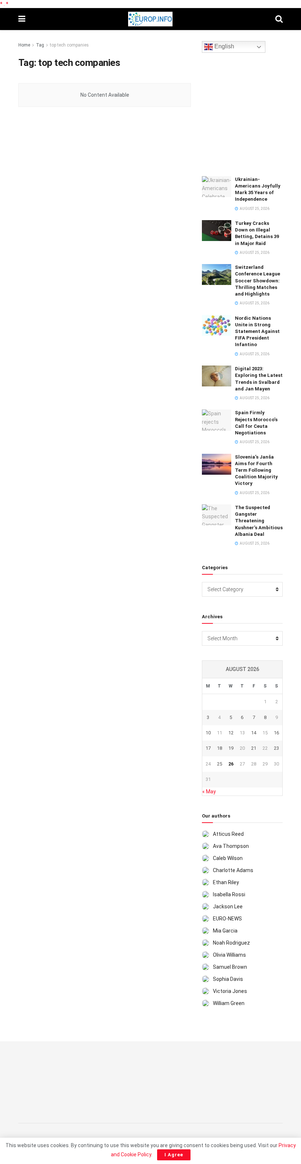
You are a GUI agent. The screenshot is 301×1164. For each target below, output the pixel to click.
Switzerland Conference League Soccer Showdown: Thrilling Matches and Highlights (257, 280)
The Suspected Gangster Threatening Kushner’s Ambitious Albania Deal (259, 521)
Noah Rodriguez (231, 943)
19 (230, 748)
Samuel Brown (230, 967)
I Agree (173, 1154)
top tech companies (69, 45)
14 (253, 732)
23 (276, 748)
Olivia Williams (229, 955)
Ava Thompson (231, 846)
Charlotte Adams (233, 870)
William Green (228, 1003)
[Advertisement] (251, 113)
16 (276, 732)
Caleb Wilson (228, 858)
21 (253, 748)
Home (24, 45)
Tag (40, 45)
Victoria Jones (230, 991)
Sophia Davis (228, 979)
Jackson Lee (228, 906)
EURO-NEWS (227, 919)
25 (219, 764)
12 (230, 732)
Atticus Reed (228, 834)
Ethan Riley (226, 882)
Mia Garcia (225, 931)
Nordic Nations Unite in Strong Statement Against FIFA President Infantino (257, 331)
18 (219, 748)
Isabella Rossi (229, 894)
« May (209, 791)
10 (208, 732)
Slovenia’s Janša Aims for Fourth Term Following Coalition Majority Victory (256, 470)
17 (208, 748)
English (223, 47)
